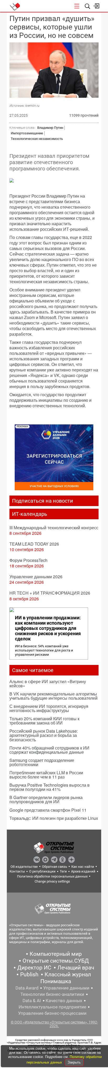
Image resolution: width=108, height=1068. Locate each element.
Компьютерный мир (56, 954)
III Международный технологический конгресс (53, 528)
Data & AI (32, 1000)
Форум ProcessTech (28, 560)
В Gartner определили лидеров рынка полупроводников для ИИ (46, 799)
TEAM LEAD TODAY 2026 (34, 544)
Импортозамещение (27, 133)
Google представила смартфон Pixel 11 (48, 810)
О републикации (42, 871)
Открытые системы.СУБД (56, 961)
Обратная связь (54, 867)
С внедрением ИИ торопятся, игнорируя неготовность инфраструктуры (48, 708)
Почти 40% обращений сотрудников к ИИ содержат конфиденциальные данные (49, 750)
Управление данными (66, 988)
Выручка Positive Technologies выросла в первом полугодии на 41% (49, 787)
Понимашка (55, 981)
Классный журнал (68, 974)
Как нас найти (82, 867)
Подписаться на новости (42, 501)
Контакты (17, 871)
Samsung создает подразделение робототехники (41, 762)
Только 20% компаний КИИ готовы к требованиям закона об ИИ (44, 721)
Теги (63, 871)
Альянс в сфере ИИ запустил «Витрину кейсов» (47, 683)
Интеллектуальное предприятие (52, 1007)
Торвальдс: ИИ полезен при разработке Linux (53, 818)
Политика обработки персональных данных (52, 876)
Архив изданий (83, 871)
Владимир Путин (50, 128)
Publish (29, 974)
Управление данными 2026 (35, 577)
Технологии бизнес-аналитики (52, 994)
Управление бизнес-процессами (52, 1013)
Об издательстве (24, 867)
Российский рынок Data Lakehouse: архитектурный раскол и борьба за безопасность (43, 735)
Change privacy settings (52, 881)
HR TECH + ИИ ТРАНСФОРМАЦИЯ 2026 (49, 593)
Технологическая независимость (37, 139)
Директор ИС (34, 967)
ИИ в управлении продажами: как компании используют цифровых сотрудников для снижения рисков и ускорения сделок (48, 628)
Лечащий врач (75, 967)
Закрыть (74, 1062)
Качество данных (64, 1000)
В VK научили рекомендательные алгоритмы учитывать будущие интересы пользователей (53, 696)
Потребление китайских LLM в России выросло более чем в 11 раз (46, 775)
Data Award (27, 988)
